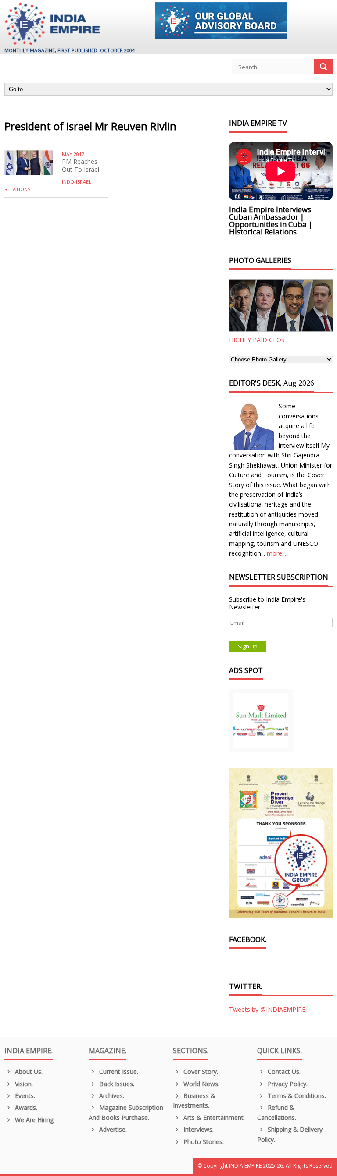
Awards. (25, 1107)
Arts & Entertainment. (213, 1117)
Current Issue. (117, 1071)
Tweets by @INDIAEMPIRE (267, 1009)
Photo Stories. (203, 1141)
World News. (200, 1084)
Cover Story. (200, 1071)
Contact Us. (283, 1071)
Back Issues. (115, 1084)
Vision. (23, 1084)
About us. (28, 1071)
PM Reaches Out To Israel (80, 165)
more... (276, 553)
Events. (24, 1095)
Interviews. (198, 1129)
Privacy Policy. (287, 1084)
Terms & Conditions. (296, 1095)
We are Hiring (33, 1120)
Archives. (110, 1095)
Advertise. (112, 1129)
